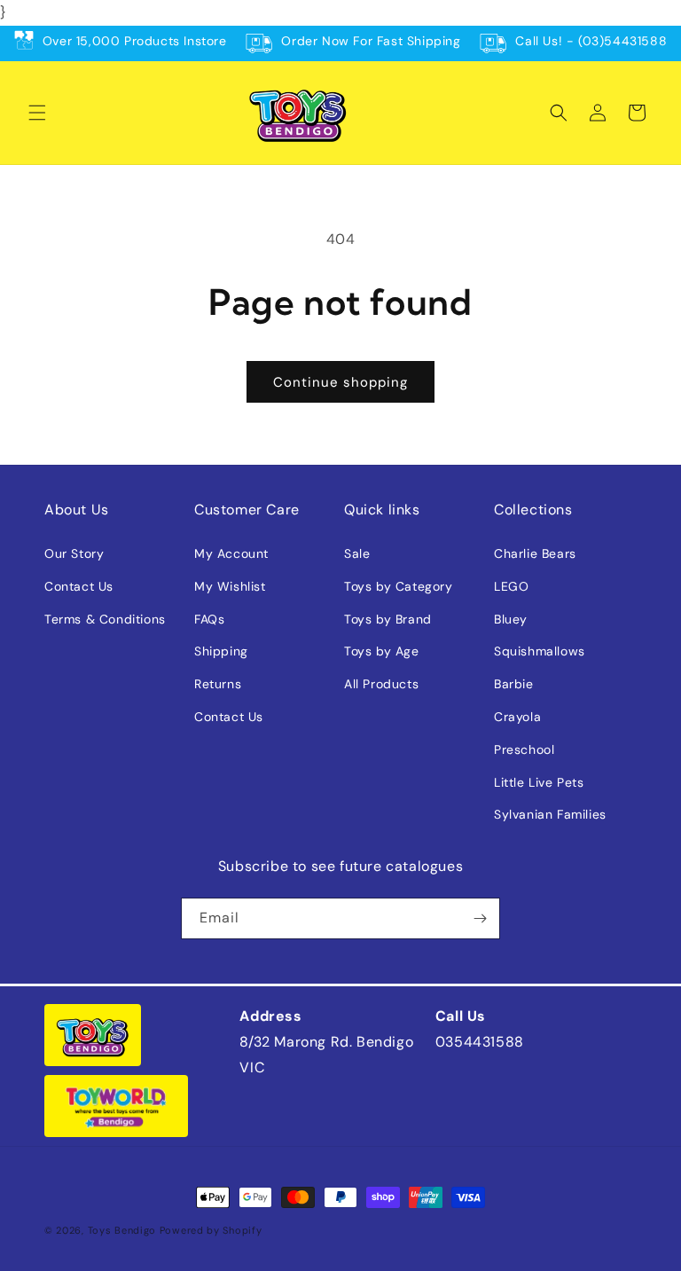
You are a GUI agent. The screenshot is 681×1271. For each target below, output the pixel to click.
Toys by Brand (388, 619)
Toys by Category (398, 586)
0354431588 (479, 1041)
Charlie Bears (535, 553)
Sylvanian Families (550, 814)
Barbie (514, 684)
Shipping (221, 651)
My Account (231, 553)
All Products (381, 684)
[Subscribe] (479, 918)
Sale (357, 553)
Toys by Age (381, 651)
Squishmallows (539, 651)
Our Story (74, 553)
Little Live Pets (539, 782)
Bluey (511, 619)
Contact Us (79, 586)
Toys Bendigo (122, 1230)
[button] (37, 112)
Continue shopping (340, 382)
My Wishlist (230, 586)
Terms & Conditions (105, 619)
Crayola (517, 717)
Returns (217, 684)
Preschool (524, 749)
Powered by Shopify (211, 1230)
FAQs (209, 619)
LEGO (511, 586)
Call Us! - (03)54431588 (591, 41)
